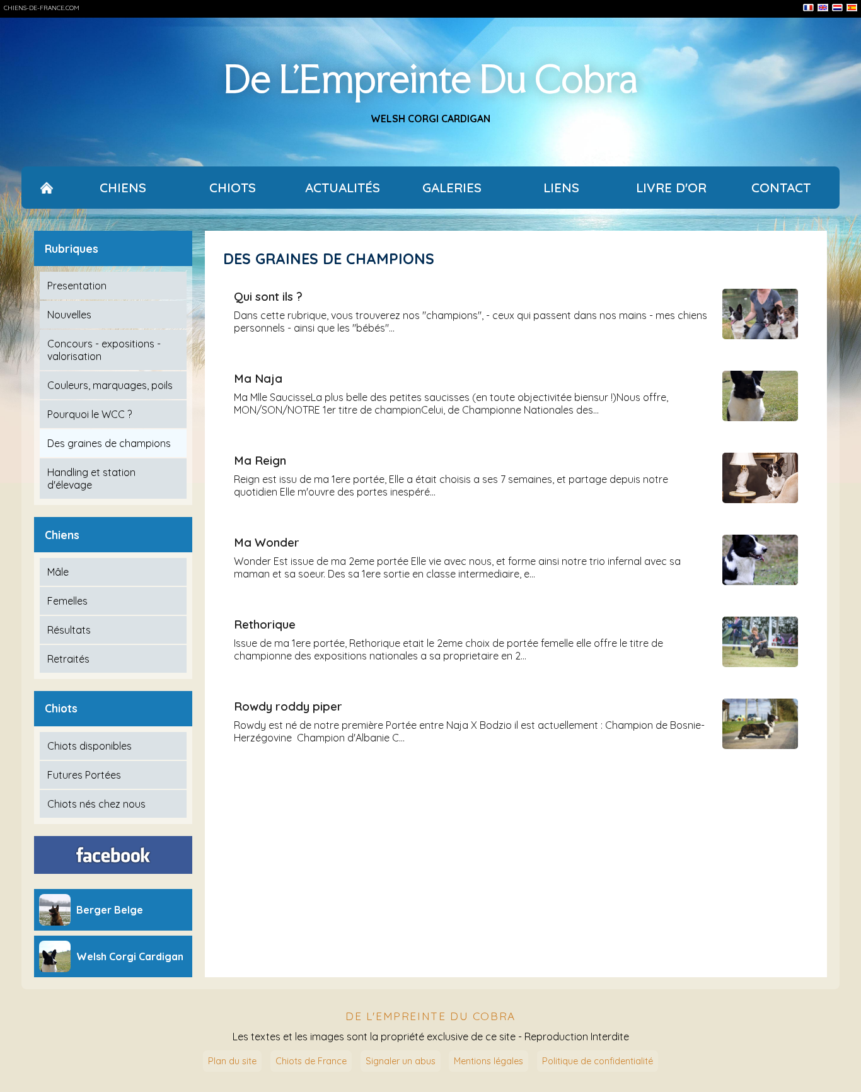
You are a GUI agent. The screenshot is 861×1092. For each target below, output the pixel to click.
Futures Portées (84, 775)
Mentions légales (488, 1061)
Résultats (69, 630)
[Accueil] (46, 187)
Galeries (452, 187)
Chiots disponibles (89, 746)
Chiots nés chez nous (96, 804)
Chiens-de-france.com (41, 8)
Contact (781, 187)
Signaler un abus (401, 1061)
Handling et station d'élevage (91, 478)
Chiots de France (311, 1061)
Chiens (123, 187)
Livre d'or (671, 187)
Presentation (77, 285)
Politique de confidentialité (597, 1061)
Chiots (232, 187)
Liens (561, 187)
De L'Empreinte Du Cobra (430, 78)
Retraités (68, 659)
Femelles (67, 601)
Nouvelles (69, 314)
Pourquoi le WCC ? (89, 414)
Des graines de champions (109, 443)
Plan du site (232, 1061)
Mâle (58, 572)
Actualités (342, 187)
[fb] (113, 855)
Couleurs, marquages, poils (110, 385)
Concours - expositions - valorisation (104, 350)
